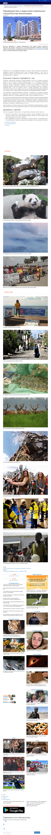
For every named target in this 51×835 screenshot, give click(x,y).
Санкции (16, 575)
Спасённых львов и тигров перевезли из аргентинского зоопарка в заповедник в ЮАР (12, 599)
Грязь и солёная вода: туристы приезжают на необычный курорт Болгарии (35, 720)
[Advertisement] (25, 60)
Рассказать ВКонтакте (11, 123)
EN (43, 0)
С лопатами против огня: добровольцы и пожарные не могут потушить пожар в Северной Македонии (13, 606)
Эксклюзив (37, 611)
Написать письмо (30, 807)
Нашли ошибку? (6, 799)
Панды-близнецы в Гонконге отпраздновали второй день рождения (17, 220)
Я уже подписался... (7, 834)
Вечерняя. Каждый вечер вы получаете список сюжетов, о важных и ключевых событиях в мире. (26, 821)
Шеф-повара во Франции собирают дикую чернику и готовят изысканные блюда (36, 737)
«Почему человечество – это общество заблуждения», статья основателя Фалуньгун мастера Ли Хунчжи (36, 591)
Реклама (4, 798)
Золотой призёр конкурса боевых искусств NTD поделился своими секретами (35, 607)
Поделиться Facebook (11, 122)
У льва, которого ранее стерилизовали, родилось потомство (17, 568)
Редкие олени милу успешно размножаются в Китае (13, 428)
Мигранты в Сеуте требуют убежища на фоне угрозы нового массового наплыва (19, 287)
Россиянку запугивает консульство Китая (11, 327)
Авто (37, 759)
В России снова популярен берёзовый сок (11, 462)
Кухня (37, 740)
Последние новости (14, 583)
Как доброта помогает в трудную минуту (34, 650)
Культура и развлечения (37, 689)
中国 (45, 0)
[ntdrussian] (3, 732)
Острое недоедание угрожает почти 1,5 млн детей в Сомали (15, 563)
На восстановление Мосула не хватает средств (13, 361)
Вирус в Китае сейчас (14, 580)
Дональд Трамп (12, 575)
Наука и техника (37, 654)
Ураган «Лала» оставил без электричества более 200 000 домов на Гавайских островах (21, 186)
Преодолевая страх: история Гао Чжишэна (34, 625)
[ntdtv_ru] (3, 734)
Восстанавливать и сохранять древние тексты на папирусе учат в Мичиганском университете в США (13, 615)
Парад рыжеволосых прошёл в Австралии (11, 495)
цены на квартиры (38, 49)
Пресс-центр (5, 796)
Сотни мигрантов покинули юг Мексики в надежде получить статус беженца (13, 592)
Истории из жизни (37, 630)
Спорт (13, 738)
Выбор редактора (37, 574)
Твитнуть (8, 125)
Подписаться (37, 832)
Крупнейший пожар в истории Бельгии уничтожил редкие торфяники (17, 253)
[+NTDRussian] (3, 730)
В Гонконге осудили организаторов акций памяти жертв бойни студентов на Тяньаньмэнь (13, 585)
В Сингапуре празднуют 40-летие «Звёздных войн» (15, 571)
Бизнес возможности (18, 5)
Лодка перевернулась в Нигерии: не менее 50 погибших (13, 608)
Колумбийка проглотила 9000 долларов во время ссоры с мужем (16, 394)
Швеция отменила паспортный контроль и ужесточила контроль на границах (19, 529)
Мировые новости (8, 5)
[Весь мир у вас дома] (3, 727)
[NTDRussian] (3, 725)
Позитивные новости (14, 619)
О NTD (4, 795)
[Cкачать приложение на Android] (14, 812)
